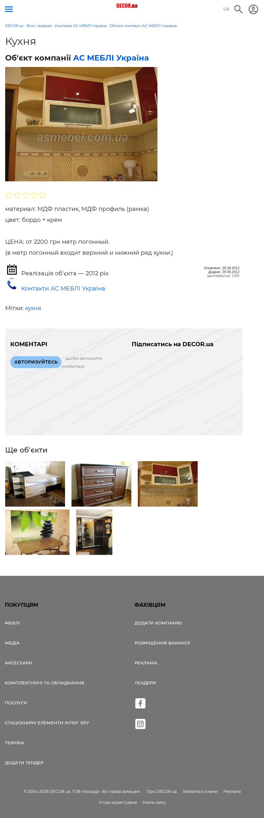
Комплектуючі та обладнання (44, 682)
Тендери (145, 682)
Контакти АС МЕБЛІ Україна (63, 288)
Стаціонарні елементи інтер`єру (47, 722)
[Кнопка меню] (9, 9)
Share (20, 177)
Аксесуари (18, 662)
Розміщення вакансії (162, 642)
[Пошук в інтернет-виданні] (238, 9)
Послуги (16, 702)
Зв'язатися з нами (200, 791)
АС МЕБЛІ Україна (111, 57)
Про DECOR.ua (162, 791)
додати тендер (24, 762)
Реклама (146, 662)
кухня (33, 308)
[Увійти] (253, 9)
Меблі (12, 622)
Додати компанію (158, 622)
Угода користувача (118, 802)
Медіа (12, 642)
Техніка (14, 742)
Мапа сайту (154, 802)
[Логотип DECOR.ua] (127, 5)
